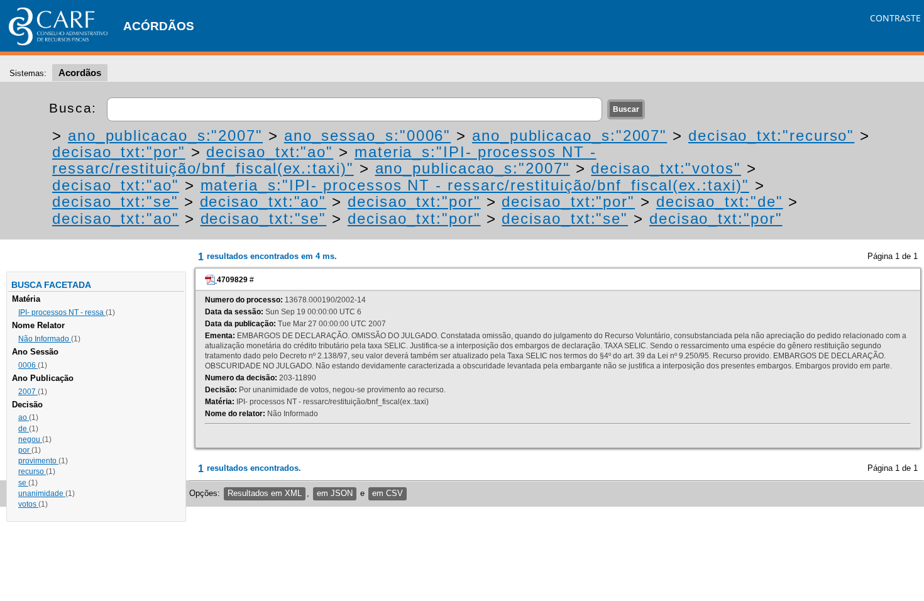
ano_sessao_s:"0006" (367, 135)
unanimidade (41, 493)
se (23, 482)
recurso (32, 471)
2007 (28, 391)
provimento (38, 460)
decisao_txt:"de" (719, 201)
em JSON (335, 493)
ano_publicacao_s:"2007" (165, 135)
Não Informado (44, 338)
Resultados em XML (265, 493)
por (24, 450)
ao (23, 417)
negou (30, 439)
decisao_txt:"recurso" (771, 135)
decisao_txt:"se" (115, 201)
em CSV (387, 493)
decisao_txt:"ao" (269, 151)
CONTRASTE (895, 18)
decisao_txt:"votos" (665, 168)
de (23, 428)
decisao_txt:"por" (118, 151)
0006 (28, 365)
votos (28, 504)
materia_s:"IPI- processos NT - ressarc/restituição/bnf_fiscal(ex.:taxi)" (324, 160)
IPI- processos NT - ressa (62, 312)
